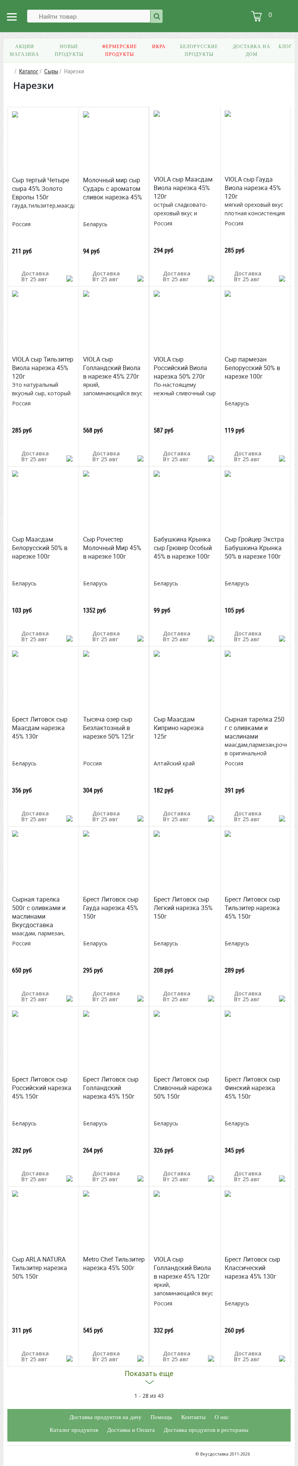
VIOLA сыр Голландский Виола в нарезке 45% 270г (111, 368)
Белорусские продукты (199, 50)
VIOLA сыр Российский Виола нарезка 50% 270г (180, 368)
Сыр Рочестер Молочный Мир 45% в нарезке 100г (112, 548)
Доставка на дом (251, 50)
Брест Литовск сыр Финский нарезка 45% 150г (252, 1088)
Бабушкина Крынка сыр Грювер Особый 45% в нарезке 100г (183, 548)
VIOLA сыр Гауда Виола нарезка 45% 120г (253, 188)
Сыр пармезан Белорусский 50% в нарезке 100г (252, 368)
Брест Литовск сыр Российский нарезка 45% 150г (41, 1088)
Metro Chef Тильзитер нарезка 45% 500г (114, 1263)
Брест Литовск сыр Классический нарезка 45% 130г (252, 1268)
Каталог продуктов (74, 1430)
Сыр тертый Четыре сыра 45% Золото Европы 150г (40, 188)
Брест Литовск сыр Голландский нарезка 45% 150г (111, 1088)
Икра (159, 46)
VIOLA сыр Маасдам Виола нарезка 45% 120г (183, 188)
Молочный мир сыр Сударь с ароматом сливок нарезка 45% (112, 188)
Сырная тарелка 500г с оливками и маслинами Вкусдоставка (39, 912)
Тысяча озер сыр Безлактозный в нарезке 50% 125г (108, 728)
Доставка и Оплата (131, 1430)
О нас (222, 1417)
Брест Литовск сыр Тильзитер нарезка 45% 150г (252, 908)
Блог (285, 46)
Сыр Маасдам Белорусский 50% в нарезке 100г (40, 548)
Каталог (28, 71)
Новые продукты (69, 50)
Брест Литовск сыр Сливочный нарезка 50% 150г (183, 1088)
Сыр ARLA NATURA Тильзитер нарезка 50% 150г (39, 1268)
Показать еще (149, 1373)
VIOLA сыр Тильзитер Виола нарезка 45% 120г (42, 368)
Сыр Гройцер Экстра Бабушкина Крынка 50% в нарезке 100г (254, 548)
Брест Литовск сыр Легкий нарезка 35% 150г (183, 908)
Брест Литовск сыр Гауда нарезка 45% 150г (111, 908)
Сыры (51, 71)
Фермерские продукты (119, 50)
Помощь (161, 1417)
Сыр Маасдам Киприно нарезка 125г (179, 728)
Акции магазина (24, 50)
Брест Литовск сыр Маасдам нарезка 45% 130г (40, 728)
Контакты (193, 1417)
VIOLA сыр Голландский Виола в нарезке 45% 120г (182, 1268)
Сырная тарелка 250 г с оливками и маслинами (254, 728)
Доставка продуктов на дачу (105, 1417)
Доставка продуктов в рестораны (206, 1430)
